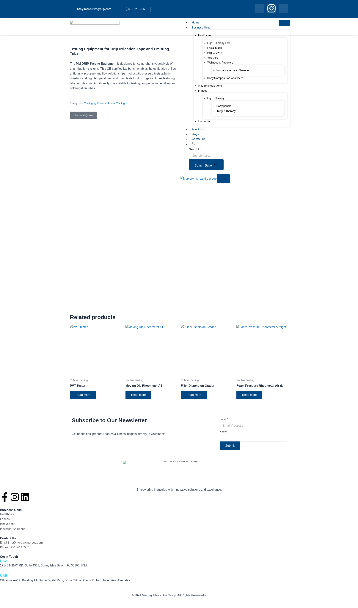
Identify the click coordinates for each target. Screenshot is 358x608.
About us (197, 129)
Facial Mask (214, 48)
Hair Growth (214, 52)
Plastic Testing (116, 103)
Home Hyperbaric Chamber (233, 70)
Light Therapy (215, 98)
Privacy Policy (216, 595)
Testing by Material (95, 103)
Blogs (195, 134)
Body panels (223, 106)
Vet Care (212, 57)
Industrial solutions (210, 85)
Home (195, 22)
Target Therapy (225, 111)
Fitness (202, 90)
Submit (230, 445)
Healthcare (205, 35)
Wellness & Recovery (220, 62)
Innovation (204, 121)
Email (224, 419)
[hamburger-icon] (284, 23)
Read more (83, 394)
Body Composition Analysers (225, 78)
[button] (193, 144)
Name (223, 431)
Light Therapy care (218, 43)
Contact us (198, 138)
